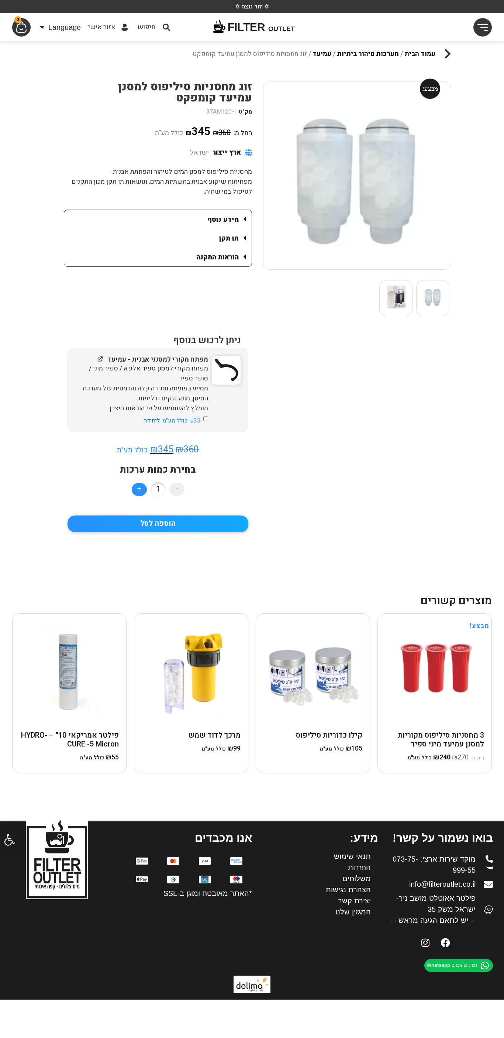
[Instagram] (425, 942)
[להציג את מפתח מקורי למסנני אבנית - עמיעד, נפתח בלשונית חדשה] (100, 359)
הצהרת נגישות (348, 890)
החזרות (359, 867)
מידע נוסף (223, 220)
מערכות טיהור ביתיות (368, 54)
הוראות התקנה (217, 257)
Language (64, 27)
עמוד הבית (419, 54)
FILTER (261, 27)
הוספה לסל (158, 523)
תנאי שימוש (352, 856)
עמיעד (322, 54)
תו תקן (229, 239)
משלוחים (356, 879)
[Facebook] (445, 942)
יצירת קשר (354, 901)
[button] (9, 839)
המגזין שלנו (353, 912)
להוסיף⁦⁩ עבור (172, 420)
